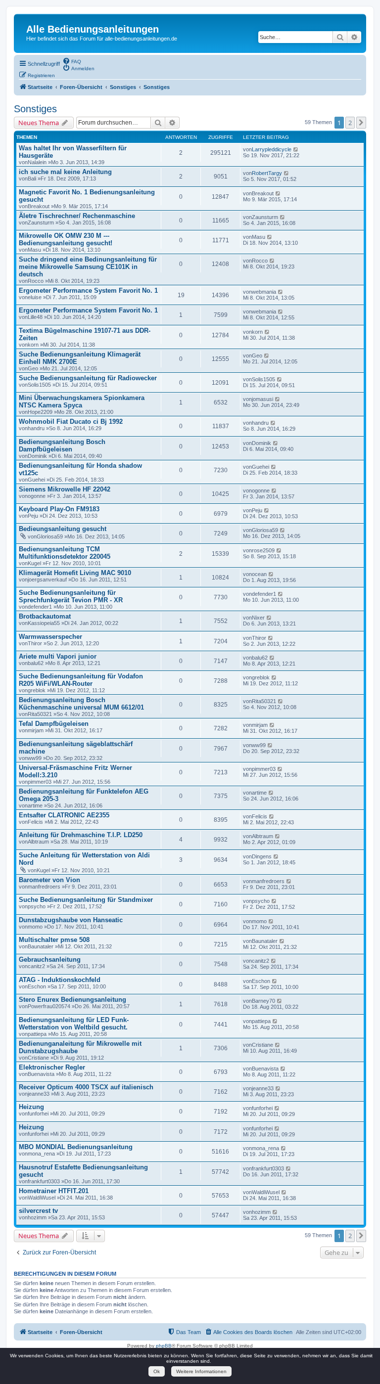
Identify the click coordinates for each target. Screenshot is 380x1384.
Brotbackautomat (45, 616)
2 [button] (350, 122)
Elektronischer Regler (52, 1067)
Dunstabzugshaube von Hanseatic (71, 920)
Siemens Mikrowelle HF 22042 (64, 489)
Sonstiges (35, 108)
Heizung (31, 1107)
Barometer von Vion (49, 880)
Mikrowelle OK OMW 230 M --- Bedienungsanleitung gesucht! (65, 239)
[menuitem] (71, 60)
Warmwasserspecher (50, 636)
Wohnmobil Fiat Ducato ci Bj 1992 (71, 421)
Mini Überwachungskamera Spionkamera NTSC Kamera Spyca (81, 401)
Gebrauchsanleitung (50, 959)
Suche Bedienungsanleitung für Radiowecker (88, 378)
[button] (361, 123)
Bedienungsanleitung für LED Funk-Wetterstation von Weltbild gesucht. (74, 1023)
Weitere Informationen (201, 1371)
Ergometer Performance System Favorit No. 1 (88, 290)
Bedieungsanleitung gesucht (62, 529)
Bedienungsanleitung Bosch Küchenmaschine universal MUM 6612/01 (81, 703)
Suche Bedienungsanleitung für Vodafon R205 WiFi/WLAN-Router (81, 679)
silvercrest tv (38, 1210)
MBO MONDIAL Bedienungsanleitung (76, 1147)
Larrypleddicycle (271, 149)
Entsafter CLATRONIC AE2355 (64, 815)
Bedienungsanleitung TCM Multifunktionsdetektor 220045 (64, 552)
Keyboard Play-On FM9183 (59, 509)
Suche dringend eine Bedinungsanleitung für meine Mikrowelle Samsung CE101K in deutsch (88, 267)
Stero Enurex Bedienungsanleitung (72, 999)
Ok (156, 1371)
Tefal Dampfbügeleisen (54, 723)
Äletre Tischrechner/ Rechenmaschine (77, 216)
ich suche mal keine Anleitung (65, 172)
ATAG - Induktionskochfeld (59, 979)
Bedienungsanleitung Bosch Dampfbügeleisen (62, 445)
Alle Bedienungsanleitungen (92, 29)
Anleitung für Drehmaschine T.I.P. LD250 (80, 835)
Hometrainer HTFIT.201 (54, 1191)
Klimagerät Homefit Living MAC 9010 (75, 573)
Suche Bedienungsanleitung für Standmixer (86, 899)
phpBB (164, 1345)
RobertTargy (267, 173)
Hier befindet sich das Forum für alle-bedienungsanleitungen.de (101, 39)
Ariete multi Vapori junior (57, 656)
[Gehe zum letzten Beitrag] (296, 149)
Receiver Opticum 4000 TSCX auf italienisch (86, 1087)
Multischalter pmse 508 (54, 939)
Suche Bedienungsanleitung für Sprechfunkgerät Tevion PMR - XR (71, 596)
